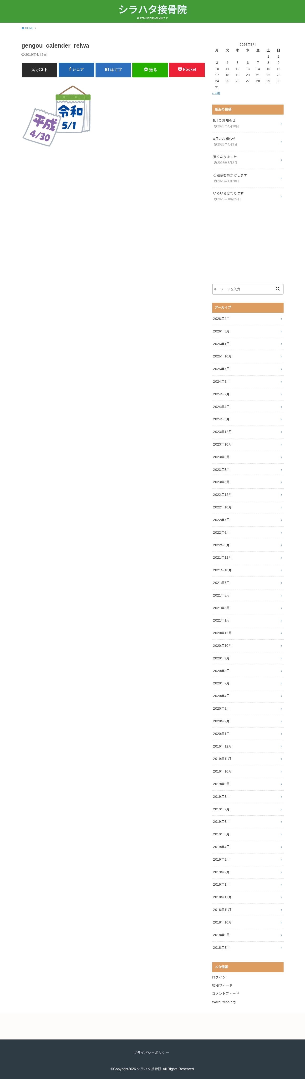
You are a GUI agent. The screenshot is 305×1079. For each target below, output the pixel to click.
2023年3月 (221, 482)
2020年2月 (221, 721)
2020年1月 (221, 734)
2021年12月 (222, 557)
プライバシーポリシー (151, 1053)
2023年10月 (222, 444)
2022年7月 (221, 520)
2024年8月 (221, 381)
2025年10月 (222, 356)
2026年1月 (221, 344)
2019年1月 (221, 884)
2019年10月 (222, 771)
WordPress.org (224, 1002)
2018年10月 (222, 922)
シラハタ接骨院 (152, 9)
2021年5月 (221, 595)
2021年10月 (222, 570)
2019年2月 (221, 872)
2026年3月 (221, 331)
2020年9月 (221, 658)
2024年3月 (221, 419)
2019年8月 (221, 796)
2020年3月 (221, 708)
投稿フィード (222, 985)
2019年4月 (221, 847)
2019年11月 (222, 759)
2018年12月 (222, 897)
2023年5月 (221, 470)
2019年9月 (221, 784)
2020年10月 (222, 645)
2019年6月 (221, 821)
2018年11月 (222, 910)
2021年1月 (221, 620)
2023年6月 (221, 457)
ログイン (219, 977)
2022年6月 (221, 532)
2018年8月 (221, 947)
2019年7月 (221, 809)
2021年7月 (221, 583)
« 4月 (216, 93)
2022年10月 (222, 507)
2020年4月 (221, 696)
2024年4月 (221, 407)
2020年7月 (221, 683)
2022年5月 (221, 545)
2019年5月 (221, 834)
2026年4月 (221, 319)
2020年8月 (221, 671)
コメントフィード (225, 993)
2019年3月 (221, 859)
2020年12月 (222, 633)
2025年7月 (221, 369)
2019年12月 (222, 746)
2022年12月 (222, 495)
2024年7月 (221, 394)
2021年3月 (221, 608)
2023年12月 (222, 432)
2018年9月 (221, 935)
